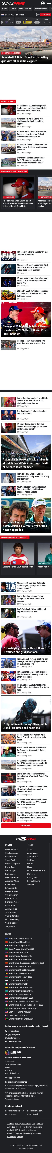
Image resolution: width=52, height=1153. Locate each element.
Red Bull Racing (33, 881)
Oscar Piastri (10, 860)
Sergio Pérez (10, 926)
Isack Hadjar (10, 870)
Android (10, 1130)
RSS (33, 1124)
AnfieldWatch (32, 1114)
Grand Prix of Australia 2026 (20, 938)
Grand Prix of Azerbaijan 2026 (21, 991)
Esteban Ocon (11, 898)
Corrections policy (14, 1133)
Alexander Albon (12, 881)
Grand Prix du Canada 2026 (20, 956)
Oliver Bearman (11, 895)
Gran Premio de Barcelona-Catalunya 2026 (26, 963)
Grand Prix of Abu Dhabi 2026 (21, 1019)
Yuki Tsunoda (10, 912)
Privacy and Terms (23, 1124)
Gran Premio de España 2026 (21, 987)
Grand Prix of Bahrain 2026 (20, 994)
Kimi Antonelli (11, 888)
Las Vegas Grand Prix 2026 (20, 1012)
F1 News (13, 9)
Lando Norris (10, 856)
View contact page (12, 1099)
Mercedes (31, 874)
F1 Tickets (11, 1137)
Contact (40, 1124)
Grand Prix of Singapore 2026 (21, 998)
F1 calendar (45, 15)
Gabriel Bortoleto (12, 916)
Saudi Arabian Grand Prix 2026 (21, 949)
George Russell (11, 891)
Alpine (29, 849)
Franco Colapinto (12, 863)
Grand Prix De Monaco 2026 (20, 959)
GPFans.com (10, 1114)
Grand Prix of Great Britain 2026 (22, 970)
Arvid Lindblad (11, 909)
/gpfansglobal (13, 1031)
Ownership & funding (32, 1133)
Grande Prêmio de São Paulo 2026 (23, 1008)
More (26, 825)
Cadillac (30, 860)
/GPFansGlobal (14, 1041)
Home (4, 9)
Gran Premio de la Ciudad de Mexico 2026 (26, 1005)
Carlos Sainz (10, 884)
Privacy (20, 1137)
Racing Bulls (32, 877)
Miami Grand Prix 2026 (18, 952)
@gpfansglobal (13, 1034)
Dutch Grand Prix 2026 (18, 980)
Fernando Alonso (12, 902)
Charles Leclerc (11, 853)
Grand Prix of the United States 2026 (24, 1001)
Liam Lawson (11, 874)
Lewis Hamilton (11, 849)
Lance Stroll (10, 905)
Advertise (11, 1127)
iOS (16, 1130)
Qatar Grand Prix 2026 (18, 1015)
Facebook (20, 1127)
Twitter (29, 1127)
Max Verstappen (41, 9)
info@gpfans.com (12, 1078)
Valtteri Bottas (11, 923)
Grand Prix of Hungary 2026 (20, 977)
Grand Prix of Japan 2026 (19, 945)
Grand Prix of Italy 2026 (18, 984)
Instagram (37, 1127)
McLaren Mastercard (36, 870)
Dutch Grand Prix (25, 9)
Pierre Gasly (10, 867)
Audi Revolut (32, 856)
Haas (29, 867)
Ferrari (30, 863)
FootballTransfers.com (14, 1111)
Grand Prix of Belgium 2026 (20, 973)
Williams (30, 884)
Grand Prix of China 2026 (19, 942)
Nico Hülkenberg (12, 919)
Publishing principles (27, 1130)
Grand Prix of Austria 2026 (20, 966)
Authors (10, 1124)
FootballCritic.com (35, 1111)
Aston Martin (32, 853)
